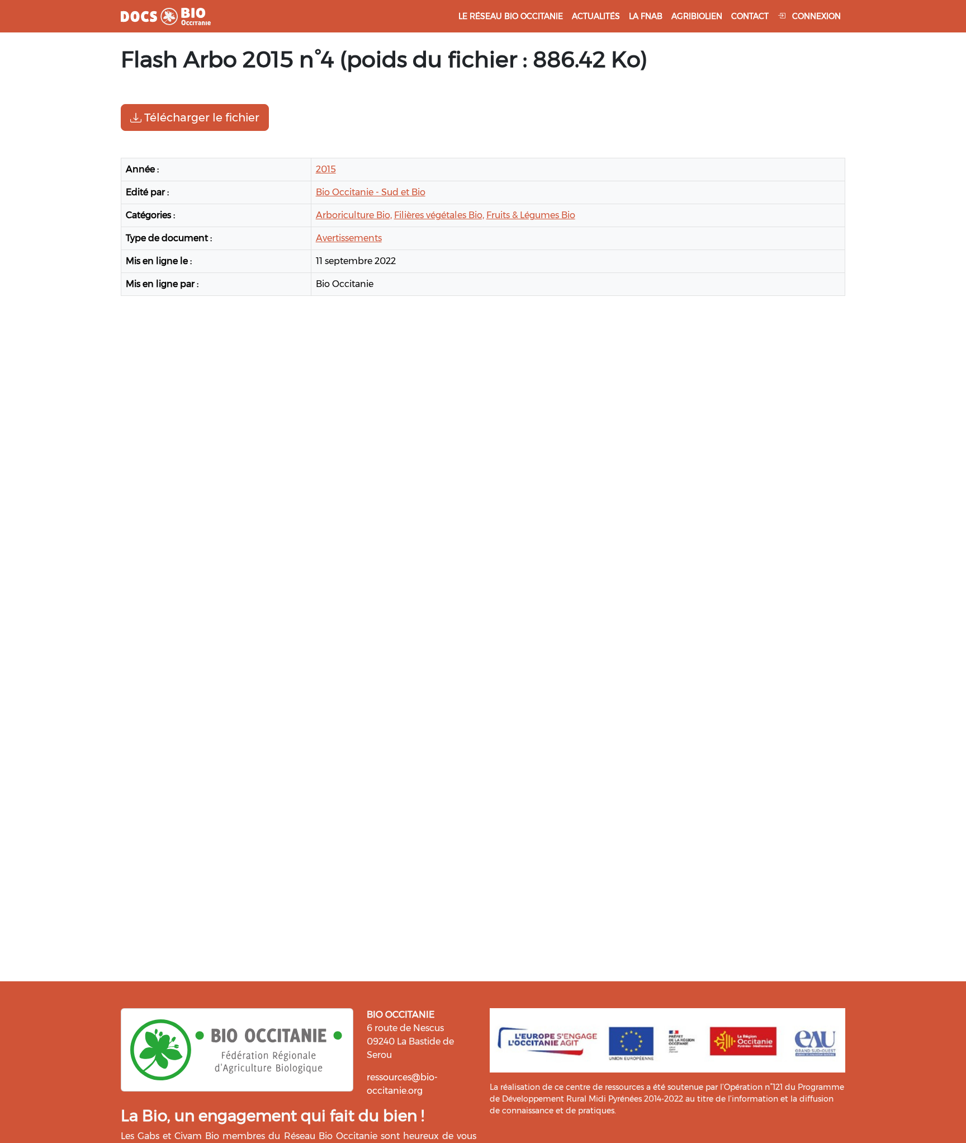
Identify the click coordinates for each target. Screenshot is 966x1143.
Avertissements (349, 238)
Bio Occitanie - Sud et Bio (370, 192)
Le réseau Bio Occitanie (510, 16)
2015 (326, 169)
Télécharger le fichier (200, 117)
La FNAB (645, 16)
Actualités (596, 16)
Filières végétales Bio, (439, 215)
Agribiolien (696, 16)
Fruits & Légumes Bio (530, 215)
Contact (750, 16)
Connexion (815, 16)
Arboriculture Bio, (354, 215)
